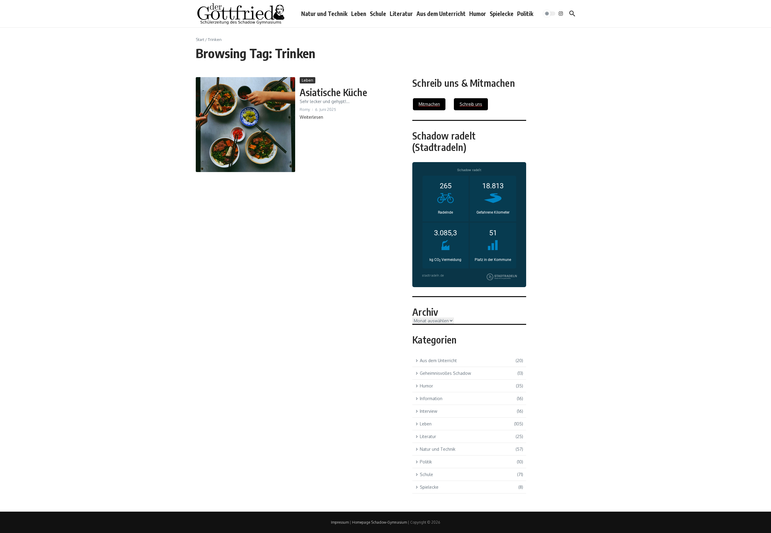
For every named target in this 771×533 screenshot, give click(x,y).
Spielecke (501, 13)
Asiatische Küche (333, 92)
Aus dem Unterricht (441, 13)
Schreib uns (471, 104)
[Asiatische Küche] (245, 124)
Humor (477, 13)
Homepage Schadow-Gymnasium (379, 522)
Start (200, 39)
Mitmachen (429, 104)
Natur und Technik (324, 13)
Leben (358, 13)
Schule (378, 13)
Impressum (340, 522)
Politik (525, 13)
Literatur (401, 13)
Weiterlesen (311, 117)
